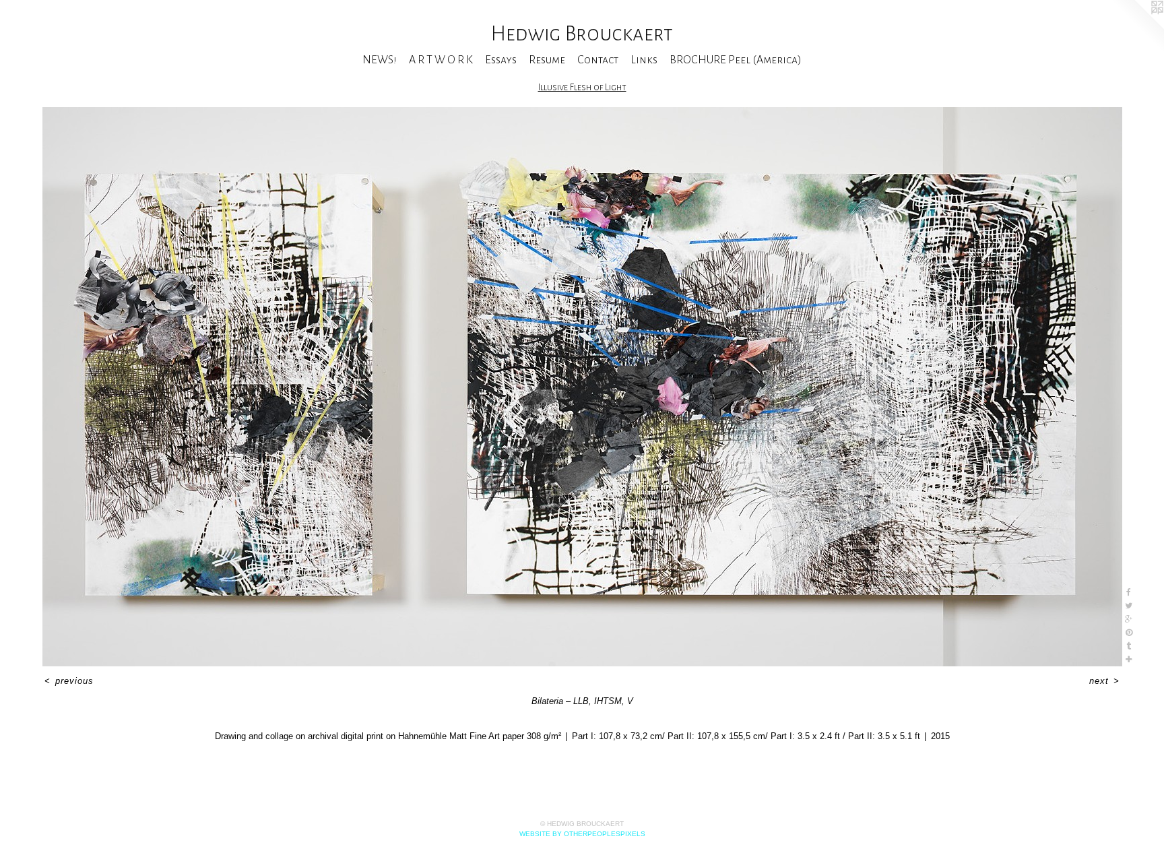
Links (643, 60)
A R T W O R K (441, 60)
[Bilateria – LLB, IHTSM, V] (582, 386)
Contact (597, 60)
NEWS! (379, 60)
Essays (501, 60)
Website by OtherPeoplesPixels (582, 833)
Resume (547, 60)
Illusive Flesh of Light (582, 87)
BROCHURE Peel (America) (736, 60)
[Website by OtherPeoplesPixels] (1137, 27)
